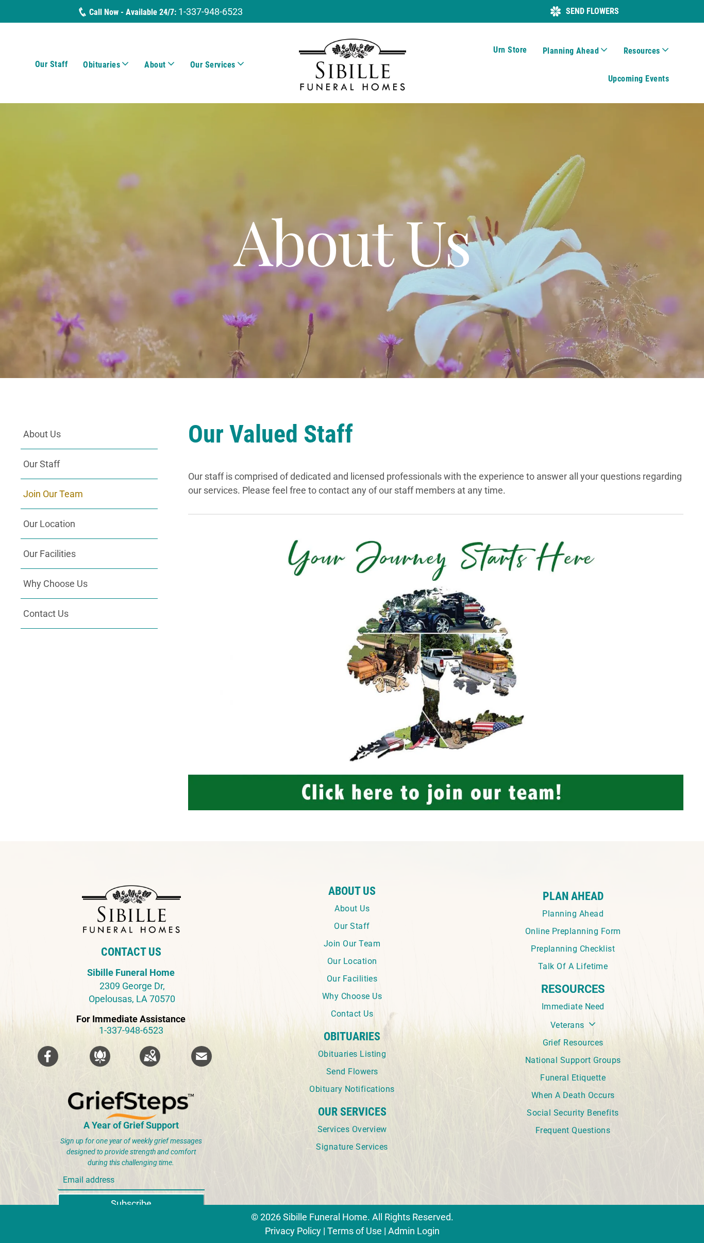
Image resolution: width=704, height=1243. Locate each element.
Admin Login (414, 1230)
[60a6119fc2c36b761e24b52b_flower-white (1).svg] (100, 1063)
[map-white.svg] (150, 1063)
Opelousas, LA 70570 (131, 998)
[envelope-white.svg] (201, 1063)
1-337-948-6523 (210, 11)
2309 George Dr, (132, 985)
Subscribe (131, 1203)
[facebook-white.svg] (48, 1063)
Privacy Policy (293, 1230)
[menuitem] (51, 64)
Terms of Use (354, 1230)
